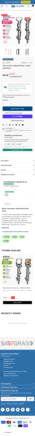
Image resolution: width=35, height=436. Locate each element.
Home (2, 10)
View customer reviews (17, 150)
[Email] (19, 124)
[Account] (28, 6)
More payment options (17, 120)
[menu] (2, 6)
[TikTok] (18, 409)
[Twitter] (6, 124)
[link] (17, 343)
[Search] (7, 6)
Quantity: (5, 100)
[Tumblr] (13, 124)
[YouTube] (23, 409)
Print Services (25, 2)
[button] (29, 44)
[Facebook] (3, 124)
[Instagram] (8, 409)
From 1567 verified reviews (11, 186)
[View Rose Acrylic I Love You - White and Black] (17, 279)
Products (8, 10)
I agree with (8, 112)
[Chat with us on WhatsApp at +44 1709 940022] (2, 375)
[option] (17, 29)
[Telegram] (16, 124)
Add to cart (17, 302)
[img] (18, 184)
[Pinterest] (10, 124)
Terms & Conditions (17, 112)
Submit (31, 398)
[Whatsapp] (23, 124)
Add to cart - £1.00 (17, 109)
